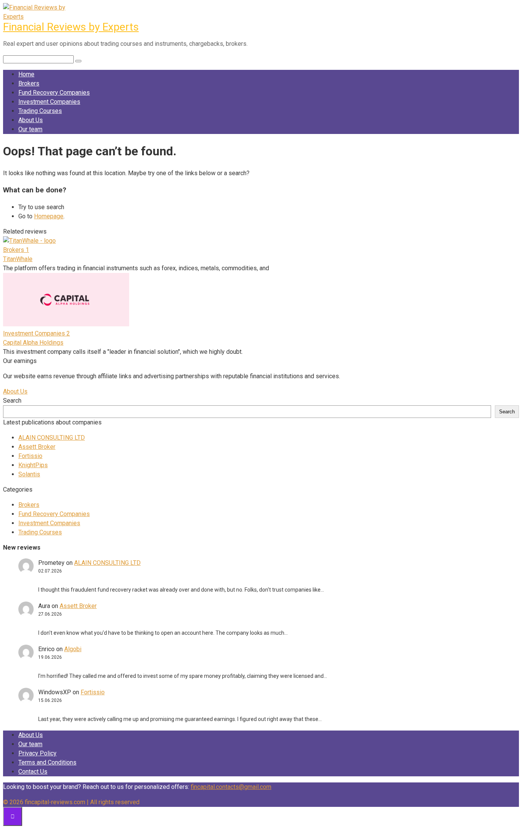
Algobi (72, 649)
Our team (30, 129)
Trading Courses (40, 111)
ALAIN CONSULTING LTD (51, 437)
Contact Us (32, 771)
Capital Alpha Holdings (33, 342)
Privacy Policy (37, 753)
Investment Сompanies (49, 101)
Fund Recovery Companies (54, 92)
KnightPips (33, 465)
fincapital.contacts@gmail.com (231, 786)
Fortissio (30, 456)
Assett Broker (36, 446)
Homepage (48, 216)
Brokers (28, 83)
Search (12, 400)
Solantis (29, 474)
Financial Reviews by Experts (71, 27)
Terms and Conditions (47, 762)
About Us (30, 120)
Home (26, 74)
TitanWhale (17, 259)
